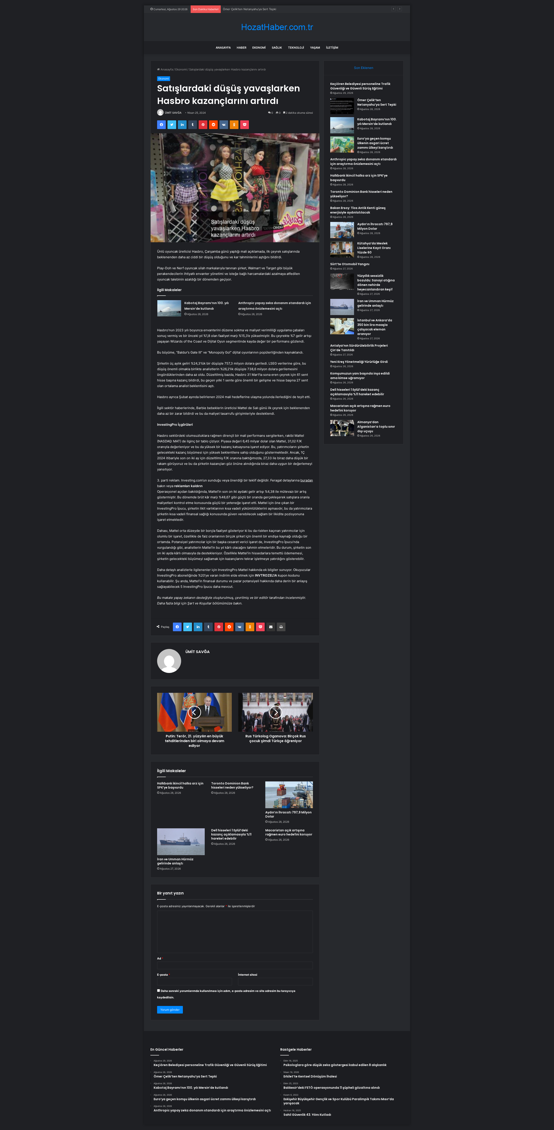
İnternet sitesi (247, 974)
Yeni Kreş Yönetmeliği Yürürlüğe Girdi (359, 362)
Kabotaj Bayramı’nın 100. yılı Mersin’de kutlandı (254, 9)
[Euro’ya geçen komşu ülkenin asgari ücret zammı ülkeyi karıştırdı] (342, 144)
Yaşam (315, 47)
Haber (241, 47)
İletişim (332, 47)
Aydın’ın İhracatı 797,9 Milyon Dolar (288, 814)
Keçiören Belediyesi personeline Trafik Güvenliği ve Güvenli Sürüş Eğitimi (360, 86)
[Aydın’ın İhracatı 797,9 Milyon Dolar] (289, 794)
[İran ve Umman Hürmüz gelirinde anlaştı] (181, 841)
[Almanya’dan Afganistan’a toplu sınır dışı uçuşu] (342, 428)
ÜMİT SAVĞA (173, 112)
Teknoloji (296, 47)
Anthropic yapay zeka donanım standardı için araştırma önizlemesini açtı (363, 161)
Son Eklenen (363, 68)
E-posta (163, 974)
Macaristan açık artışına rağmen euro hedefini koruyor (288, 832)
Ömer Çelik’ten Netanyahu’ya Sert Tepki (376, 102)
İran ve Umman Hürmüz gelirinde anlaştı (175, 861)
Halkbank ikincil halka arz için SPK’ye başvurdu (180, 785)
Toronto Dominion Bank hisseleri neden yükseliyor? (232, 785)
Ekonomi (259, 47)
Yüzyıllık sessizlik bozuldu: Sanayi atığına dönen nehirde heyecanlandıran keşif (376, 283)
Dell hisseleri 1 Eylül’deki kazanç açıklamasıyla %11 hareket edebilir (231, 834)
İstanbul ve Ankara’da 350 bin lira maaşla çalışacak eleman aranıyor (374, 327)
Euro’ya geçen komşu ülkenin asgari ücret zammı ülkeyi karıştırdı (375, 143)
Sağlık (277, 47)
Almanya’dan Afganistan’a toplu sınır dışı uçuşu (376, 426)
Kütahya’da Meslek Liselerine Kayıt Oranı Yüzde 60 (374, 248)
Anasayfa (223, 47)
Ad (160, 958)
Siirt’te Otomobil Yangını (349, 264)
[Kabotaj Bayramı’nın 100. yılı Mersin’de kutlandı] (169, 308)
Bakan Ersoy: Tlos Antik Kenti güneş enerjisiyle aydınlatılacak (358, 210)
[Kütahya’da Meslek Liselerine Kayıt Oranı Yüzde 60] (342, 249)
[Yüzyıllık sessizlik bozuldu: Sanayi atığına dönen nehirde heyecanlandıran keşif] (342, 282)
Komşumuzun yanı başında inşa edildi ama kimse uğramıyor (360, 375)
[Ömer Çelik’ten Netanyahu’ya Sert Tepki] (342, 106)
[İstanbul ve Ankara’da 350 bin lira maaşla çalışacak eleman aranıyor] (342, 326)
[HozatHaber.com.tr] (277, 27)
